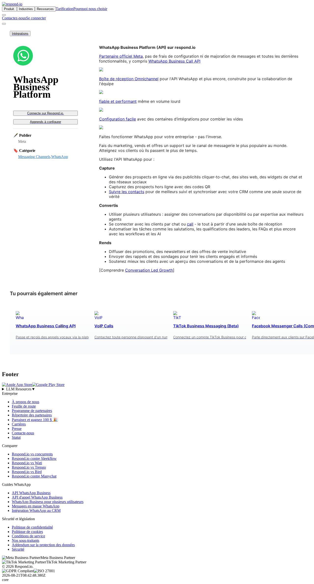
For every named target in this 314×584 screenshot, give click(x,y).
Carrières (19, 424)
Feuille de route (24, 406)
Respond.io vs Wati (27, 463)
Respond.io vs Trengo (29, 467)
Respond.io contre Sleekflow (34, 458)
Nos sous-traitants (25, 540)
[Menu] (4, 24)
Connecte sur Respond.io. (45, 113)
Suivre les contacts (126, 191)
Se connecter (36, 18)
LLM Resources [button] (20, 389)
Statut (16, 437)
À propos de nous (25, 402)
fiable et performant (118, 101)
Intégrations (20, 33)
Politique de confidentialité (32, 527)
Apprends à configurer (45, 122)
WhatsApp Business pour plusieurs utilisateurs (47, 502)
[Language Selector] (4, 15)
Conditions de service (28, 536)
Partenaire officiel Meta (121, 56)
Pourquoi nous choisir (90, 9)
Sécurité (18, 549)
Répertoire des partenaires (32, 415)
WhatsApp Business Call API (174, 61)
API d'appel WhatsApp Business (37, 497)
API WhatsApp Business (31, 493)
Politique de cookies (27, 532)
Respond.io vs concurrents (32, 454)
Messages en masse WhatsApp (35, 506)
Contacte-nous (23, 433)
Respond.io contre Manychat (34, 476)
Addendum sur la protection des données (43, 545)
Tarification (64, 9)
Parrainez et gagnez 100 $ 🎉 (35, 420)
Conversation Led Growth (149, 270)
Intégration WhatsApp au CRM (36, 510)
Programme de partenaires (32, 411)
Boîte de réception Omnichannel (128, 78)
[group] (157, 389)
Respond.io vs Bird (27, 472)
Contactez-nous (14, 18)
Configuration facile (117, 119)
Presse (17, 428)
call (190, 224)
